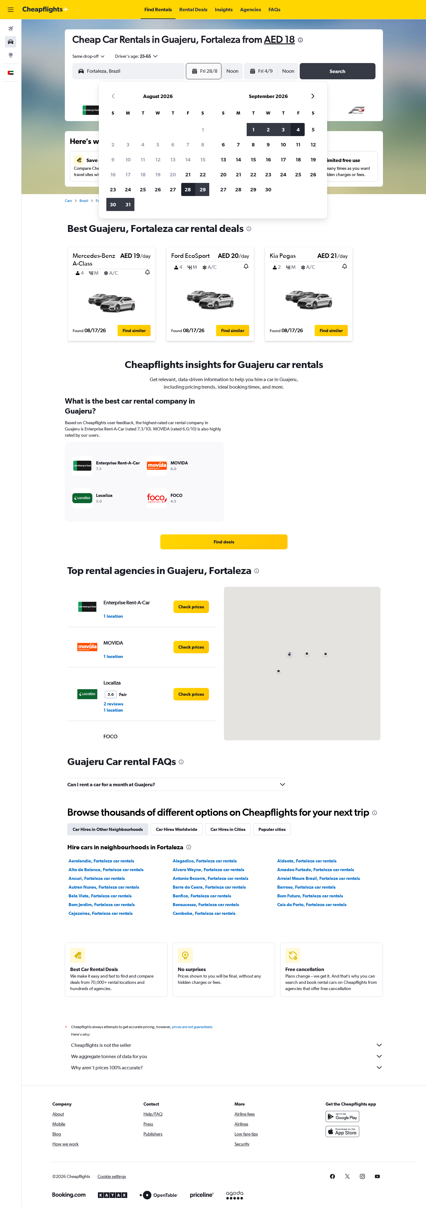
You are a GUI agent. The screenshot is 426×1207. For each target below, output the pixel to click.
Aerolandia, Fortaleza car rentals (101, 860)
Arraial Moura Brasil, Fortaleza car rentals (318, 878)
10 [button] (128, 159)
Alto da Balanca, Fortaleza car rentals (106, 869)
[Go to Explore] (10, 55)
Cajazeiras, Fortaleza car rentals (101, 913)
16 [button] (113, 174)
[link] (224, 541)
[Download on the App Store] (342, 1131)
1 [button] (203, 129)
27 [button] (173, 189)
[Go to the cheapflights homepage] (45, 10)
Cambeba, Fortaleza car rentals (204, 913)
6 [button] (172, 144)
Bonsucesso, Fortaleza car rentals (206, 904)
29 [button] (203, 189)
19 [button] (158, 174)
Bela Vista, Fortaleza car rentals (100, 895)
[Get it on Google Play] (342, 1116)
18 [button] (143, 174)
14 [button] (188, 159)
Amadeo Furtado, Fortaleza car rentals (315, 869)
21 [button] (188, 174)
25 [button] (143, 189)
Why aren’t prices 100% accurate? (107, 1068)
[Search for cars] (10, 42)
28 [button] (188, 189)
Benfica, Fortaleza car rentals (202, 895)
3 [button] (127, 144)
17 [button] (128, 174)
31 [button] (128, 204)
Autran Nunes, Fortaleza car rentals (104, 887)
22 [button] (203, 174)
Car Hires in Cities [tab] (228, 829)
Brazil (84, 201)
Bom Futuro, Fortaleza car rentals (310, 895)
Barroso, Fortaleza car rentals (306, 887)
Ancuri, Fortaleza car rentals (97, 878)
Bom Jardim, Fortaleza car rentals (102, 904)
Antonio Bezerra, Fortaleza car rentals (210, 878)
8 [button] (202, 144)
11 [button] (143, 159)
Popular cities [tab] (272, 829)
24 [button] (128, 189)
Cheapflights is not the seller (101, 1045)
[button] (10, 10)
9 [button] (112, 159)
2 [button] (112, 144)
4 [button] (142, 144)
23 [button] (113, 189)
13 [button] (173, 159)
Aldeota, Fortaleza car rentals (306, 860)
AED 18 (279, 39)
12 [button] (158, 159)
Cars (68, 201)
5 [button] (157, 144)
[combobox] (88, 56)
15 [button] (203, 159)
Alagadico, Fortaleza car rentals (205, 860)
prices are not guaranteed (192, 1027)
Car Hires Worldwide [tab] (176, 829)
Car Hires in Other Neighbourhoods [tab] (108, 829)
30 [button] (113, 204)
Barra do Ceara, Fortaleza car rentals (209, 887)
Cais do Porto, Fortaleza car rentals (311, 904)
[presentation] (300, 40)
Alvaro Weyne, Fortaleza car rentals (208, 869)
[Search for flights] (10, 28)
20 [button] (173, 174)
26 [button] (158, 189)
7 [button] (187, 144)
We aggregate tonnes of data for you (109, 1056)
